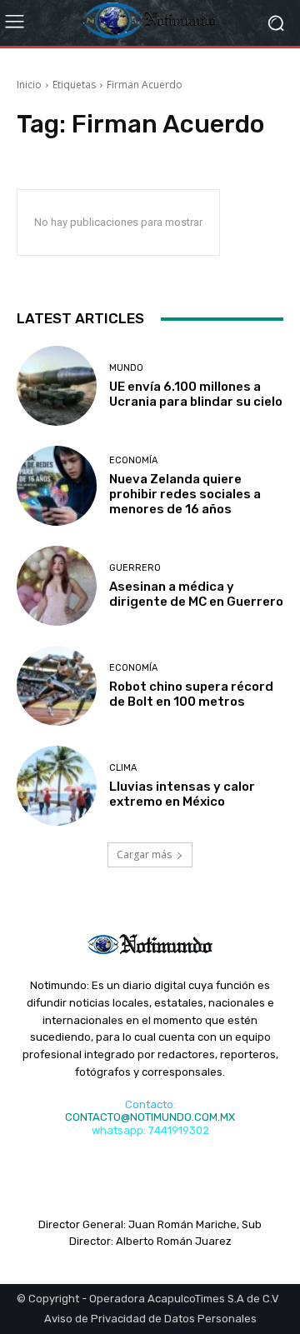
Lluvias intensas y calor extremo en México (182, 794)
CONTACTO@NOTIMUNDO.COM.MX (150, 1117)
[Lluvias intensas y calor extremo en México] (57, 786)
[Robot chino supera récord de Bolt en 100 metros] (57, 686)
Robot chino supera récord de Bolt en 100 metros (191, 694)
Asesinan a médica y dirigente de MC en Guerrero (196, 594)
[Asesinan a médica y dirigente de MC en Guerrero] (57, 586)
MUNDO (126, 367)
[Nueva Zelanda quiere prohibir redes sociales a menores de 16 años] (57, 486)
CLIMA (123, 767)
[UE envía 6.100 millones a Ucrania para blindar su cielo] (57, 386)
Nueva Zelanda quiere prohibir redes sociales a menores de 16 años (185, 494)
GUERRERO (135, 567)
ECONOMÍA (133, 460)
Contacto (149, 1104)
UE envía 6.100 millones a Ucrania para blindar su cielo (195, 394)
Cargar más (144, 854)
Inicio (29, 84)
